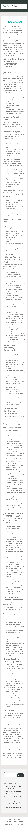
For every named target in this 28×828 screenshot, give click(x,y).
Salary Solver (9, 6)
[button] (24, 5)
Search (6, 772)
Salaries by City (20, 19)
